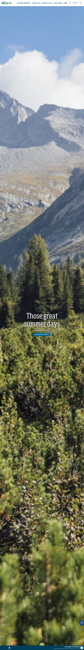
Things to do (36, 3)
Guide (65, 3)
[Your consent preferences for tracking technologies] (82, 648)
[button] (3, 328)
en (80, 3)
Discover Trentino (23, 3)
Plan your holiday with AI (42, 334)
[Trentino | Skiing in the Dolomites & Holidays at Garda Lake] (6, 3)
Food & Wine (58, 3)
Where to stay (47, 3)
